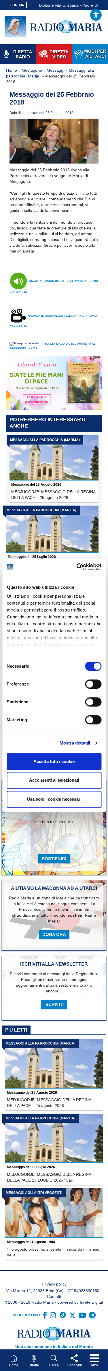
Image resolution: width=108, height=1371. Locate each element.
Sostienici (54, 858)
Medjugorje (32, 70)
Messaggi (55, 70)
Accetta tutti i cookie (54, 761)
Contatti (54, 1296)
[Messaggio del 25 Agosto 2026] (54, 458)
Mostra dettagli (75, 742)
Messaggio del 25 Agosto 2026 (36, 485)
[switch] (93, 684)
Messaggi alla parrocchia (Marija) (45, 440)
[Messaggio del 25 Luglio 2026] (52, 529)
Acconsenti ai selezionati (54, 780)
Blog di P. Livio (26, 1315)
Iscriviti (54, 1004)
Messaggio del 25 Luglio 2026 (32, 557)
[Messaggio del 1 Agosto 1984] (54, 1213)
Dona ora (54, 934)
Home (11, 70)
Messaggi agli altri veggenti (34, 1193)
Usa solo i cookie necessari (54, 799)
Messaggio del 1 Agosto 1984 (31, 1242)
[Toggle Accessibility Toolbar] (96, 15)
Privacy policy (54, 1284)
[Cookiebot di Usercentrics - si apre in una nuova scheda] (76, 567)
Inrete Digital (91, 1302)
